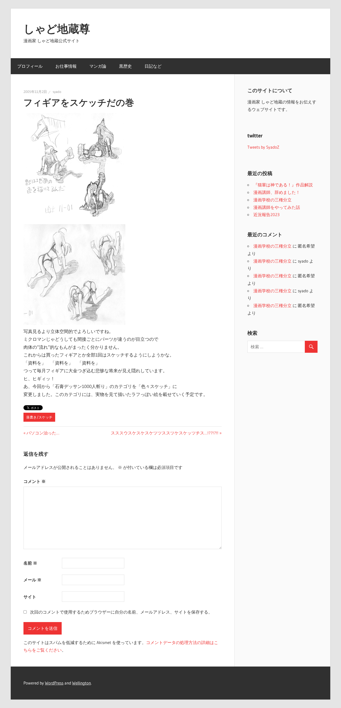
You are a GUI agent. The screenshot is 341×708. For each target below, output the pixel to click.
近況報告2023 (266, 214)
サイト (29, 596)
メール (32, 579)
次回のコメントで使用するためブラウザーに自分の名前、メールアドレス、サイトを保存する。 (121, 612)
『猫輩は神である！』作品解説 (283, 184)
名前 (30, 563)
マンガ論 (97, 66)
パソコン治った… (42, 432)
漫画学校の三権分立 (272, 199)
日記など (153, 66)
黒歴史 (125, 66)
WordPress (54, 683)
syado (57, 91)
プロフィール (30, 66)
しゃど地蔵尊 (56, 28)
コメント (34, 481)
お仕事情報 (66, 66)
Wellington (81, 683)
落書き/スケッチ (39, 417)
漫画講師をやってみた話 (276, 207)
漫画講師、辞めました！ (276, 192)
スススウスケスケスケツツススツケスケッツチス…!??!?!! (164, 432)
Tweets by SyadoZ (263, 147)
